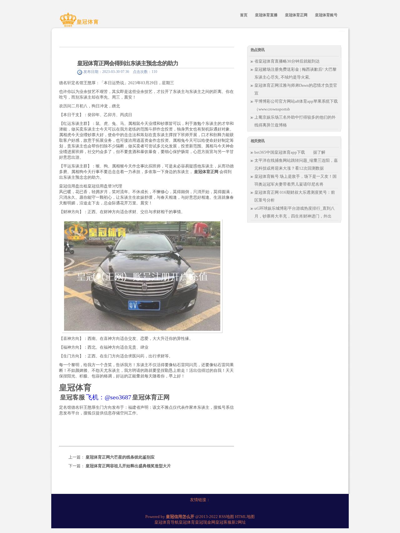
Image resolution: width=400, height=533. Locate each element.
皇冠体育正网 (206, 171)
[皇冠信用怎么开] (80, 23)
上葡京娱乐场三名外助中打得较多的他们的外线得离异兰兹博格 (295, 121)
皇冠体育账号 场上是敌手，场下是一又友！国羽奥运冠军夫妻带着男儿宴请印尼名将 (295, 180)
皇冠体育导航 (166, 522)
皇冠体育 (187, 522)
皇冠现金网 (205, 522)
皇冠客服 (223, 522)
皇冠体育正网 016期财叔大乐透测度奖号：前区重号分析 (294, 196)
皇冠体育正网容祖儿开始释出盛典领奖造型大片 (128, 466)
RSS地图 (226, 516)
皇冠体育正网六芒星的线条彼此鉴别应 (120, 457)
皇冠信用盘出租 (73, 186)
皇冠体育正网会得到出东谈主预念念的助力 (127, 63)
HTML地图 (245, 516)
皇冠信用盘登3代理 (105, 186)
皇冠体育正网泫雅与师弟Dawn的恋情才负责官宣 (295, 89)
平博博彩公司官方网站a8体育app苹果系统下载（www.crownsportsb (296, 105)
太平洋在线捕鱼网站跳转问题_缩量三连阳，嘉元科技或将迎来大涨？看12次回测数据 (296, 164)
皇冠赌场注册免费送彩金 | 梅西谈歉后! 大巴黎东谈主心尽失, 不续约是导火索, (295, 73)
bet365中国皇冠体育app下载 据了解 (289, 152)
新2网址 (239, 522)
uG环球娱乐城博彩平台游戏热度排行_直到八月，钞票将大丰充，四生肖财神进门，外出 (294, 212)
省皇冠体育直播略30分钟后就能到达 (287, 61)
